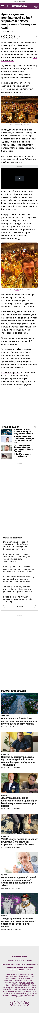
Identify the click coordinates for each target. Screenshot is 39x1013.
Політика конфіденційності (27, 964)
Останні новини (12, 538)
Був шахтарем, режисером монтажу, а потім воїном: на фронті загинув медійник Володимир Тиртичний (16, 545)
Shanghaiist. (7, 151)
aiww (17, 125)
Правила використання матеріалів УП (19, 967)
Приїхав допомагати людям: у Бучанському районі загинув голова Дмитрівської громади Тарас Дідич (18, 761)
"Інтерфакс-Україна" (28, 989)
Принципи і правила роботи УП (20, 970)
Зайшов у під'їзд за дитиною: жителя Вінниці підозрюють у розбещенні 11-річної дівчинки (17, 589)
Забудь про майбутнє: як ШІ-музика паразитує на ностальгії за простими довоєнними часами (18, 922)
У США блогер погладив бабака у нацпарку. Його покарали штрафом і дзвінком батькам (18, 579)
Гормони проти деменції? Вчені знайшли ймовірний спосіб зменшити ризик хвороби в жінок (18, 881)
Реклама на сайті (8, 964)
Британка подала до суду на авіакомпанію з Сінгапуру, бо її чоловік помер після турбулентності (17, 558)
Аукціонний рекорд (10, 372)
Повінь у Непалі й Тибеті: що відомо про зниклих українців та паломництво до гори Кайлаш (18, 569)
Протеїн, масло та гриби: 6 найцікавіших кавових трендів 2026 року (17, 599)
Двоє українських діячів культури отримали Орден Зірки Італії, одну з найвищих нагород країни (19, 801)
